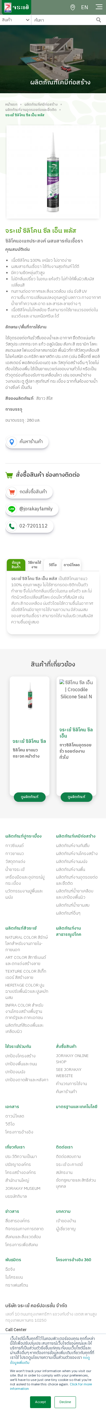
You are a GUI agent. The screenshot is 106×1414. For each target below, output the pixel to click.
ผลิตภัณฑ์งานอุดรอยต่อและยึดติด (31, 110)
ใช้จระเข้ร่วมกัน (18, 1046)
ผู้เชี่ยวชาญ (66, 1229)
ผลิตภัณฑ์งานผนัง (71, 861)
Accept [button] (40, 1402)
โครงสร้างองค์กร (20, 1172)
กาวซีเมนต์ (14, 846)
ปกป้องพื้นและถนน (21, 1064)
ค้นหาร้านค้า (66, 1092)
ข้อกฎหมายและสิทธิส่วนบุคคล (76, 1183)
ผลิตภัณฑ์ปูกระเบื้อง (23, 836)
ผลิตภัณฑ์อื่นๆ (68, 913)
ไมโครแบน (14, 1277)
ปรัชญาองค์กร (18, 1164)
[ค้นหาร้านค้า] (72, 7)
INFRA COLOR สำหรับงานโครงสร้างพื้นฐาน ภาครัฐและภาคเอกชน (24, 1011)
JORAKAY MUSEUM (22, 1188)
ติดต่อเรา (64, 1147)
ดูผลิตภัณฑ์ (29, 797)
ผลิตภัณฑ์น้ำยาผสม (73, 905)
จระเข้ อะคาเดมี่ (69, 1164)
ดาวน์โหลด (14, 1116)
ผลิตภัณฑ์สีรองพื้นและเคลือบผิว (24, 1028)
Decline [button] (65, 1402)
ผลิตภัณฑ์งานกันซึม (73, 846)
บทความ (63, 1211)
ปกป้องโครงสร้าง (20, 1056)
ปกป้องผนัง (15, 1072)
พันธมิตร (13, 1260)
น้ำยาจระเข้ (14, 869)
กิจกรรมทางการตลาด (24, 1229)
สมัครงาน (64, 1172)
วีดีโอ (10, 1124)
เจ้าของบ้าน (66, 1221)
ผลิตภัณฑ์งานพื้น (70, 869)
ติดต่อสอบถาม (68, 1157)
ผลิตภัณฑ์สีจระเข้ (21, 928)
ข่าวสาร (12, 1211)
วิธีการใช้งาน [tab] (34, 565)
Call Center (16, 1330)
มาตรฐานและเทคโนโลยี (76, 1107)
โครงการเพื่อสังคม (21, 1245)
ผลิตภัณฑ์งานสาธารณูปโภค (68, 931)
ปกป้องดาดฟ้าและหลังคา (26, 1080)
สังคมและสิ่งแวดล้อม (23, 1237)
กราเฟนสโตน (16, 1285)
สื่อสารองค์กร (17, 1221)
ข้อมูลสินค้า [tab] (15, 565)
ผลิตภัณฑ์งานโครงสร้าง (77, 854)
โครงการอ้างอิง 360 (73, 1260)
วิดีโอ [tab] (53, 565)
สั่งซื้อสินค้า (66, 1046)
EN (84, 7)
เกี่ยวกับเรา (15, 1147)
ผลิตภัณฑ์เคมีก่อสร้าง (41, 104)
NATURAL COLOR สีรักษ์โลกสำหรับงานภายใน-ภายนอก (26, 943)
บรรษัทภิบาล (16, 1196)
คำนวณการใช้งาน (71, 1084)
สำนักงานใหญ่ (17, 1180)
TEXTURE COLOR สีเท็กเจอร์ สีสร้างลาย (25, 974)
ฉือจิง (10, 1269)
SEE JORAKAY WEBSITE (69, 1072)
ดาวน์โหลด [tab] (72, 565)
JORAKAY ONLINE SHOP (72, 1059)
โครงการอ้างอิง (19, 1132)
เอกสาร (12, 1107)
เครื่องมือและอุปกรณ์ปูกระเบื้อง (24, 880)
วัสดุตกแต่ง (15, 861)
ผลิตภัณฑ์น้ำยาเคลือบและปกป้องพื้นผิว (74, 894)
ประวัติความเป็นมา (21, 1157)
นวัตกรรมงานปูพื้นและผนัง (24, 894)
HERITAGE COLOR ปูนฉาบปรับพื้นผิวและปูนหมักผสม (26, 991)
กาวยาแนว (14, 854)
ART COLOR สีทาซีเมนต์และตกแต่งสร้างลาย (25, 960)
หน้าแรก (11, 104)
